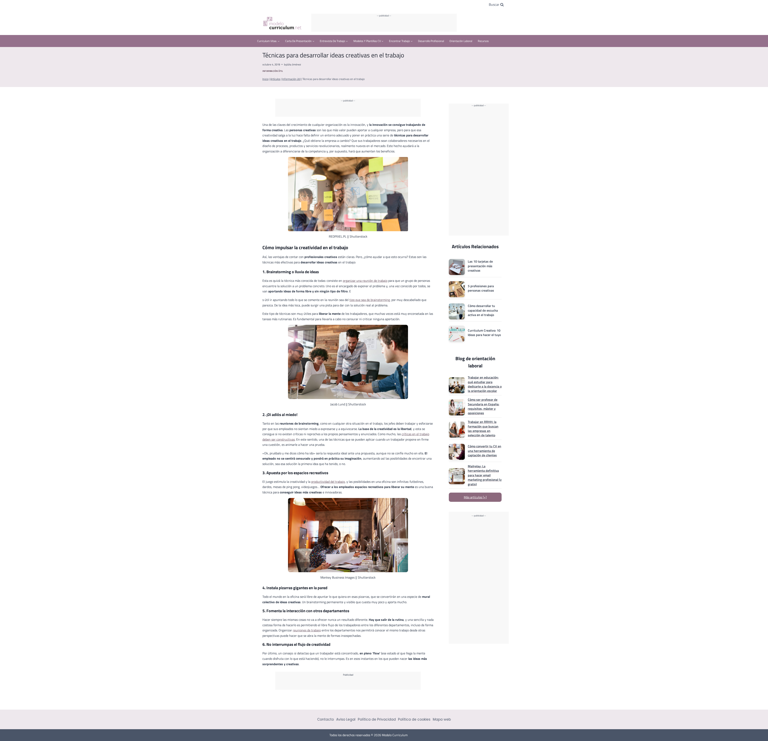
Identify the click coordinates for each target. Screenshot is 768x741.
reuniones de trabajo (307, 630)
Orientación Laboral (460, 41)
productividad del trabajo (328, 481)
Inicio (265, 79)
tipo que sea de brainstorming (369, 299)
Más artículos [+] (475, 497)
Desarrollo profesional (431, 41)
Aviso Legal (345, 719)
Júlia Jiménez (294, 64)
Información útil (272, 71)
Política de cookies (414, 719)
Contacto (325, 719)
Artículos (275, 79)
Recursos (483, 41)
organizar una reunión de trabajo (365, 280)
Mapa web (442, 719)
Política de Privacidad (377, 719)
